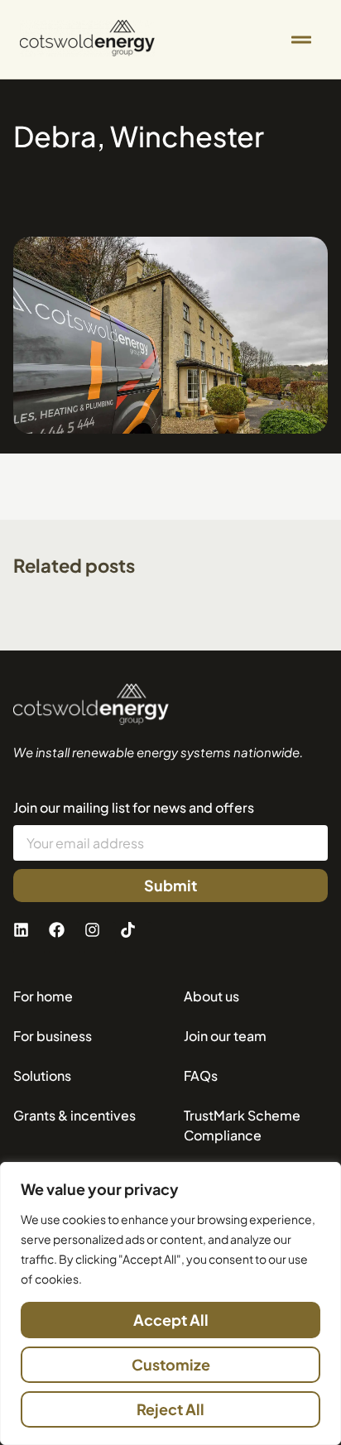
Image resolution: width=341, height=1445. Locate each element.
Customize (171, 1364)
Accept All (171, 1319)
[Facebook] (64, 937)
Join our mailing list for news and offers (133, 807)
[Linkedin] (29, 937)
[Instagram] (100, 937)
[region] (170, 1303)
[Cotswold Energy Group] (91, 705)
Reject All (170, 1409)
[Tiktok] (135, 937)
